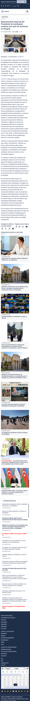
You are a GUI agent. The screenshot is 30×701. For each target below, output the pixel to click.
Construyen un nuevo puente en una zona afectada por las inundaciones (14, 541)
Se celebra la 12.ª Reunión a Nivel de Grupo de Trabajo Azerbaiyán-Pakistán (14, 548)
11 (8, 679)
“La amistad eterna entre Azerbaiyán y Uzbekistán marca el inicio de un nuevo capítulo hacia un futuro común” (15, 462)
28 (20, 684)
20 (16, 682)
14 (20, 679)
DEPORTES (4, 633)
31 (4, 687)
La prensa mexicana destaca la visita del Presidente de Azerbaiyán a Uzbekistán (13, 405)
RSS (2, 661)
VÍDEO (2, 642)
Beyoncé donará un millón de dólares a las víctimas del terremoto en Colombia (14, 584)
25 (8, 684)
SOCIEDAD (4, 626)
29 (24, 684)
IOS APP (3, 665)
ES (11, 6)
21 (20, 682)
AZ (1, 6)
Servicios (4, 653)
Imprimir (14, 31)
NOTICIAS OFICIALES (6, 615)
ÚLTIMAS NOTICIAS (9, 501)
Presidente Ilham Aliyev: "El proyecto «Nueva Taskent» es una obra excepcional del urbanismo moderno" (14, 492)
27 (16, 684)
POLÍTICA (5, 17)
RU (3, 6)
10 (4, 679)
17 (4, 682)
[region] (15, 556)
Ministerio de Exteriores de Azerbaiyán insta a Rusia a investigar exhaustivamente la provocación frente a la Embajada (15, 288)
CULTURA (3, 628)
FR (9, 6)
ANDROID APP (5, 663)
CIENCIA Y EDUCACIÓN (7, 631)
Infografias (4, 640)
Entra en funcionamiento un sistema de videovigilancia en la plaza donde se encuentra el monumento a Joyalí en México (14, 346)
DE (8, 6)
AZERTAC (21, 57)
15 (24, 679)
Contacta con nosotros (8, 647)
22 (24, 682)
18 (8, 682)
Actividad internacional (9, 651)
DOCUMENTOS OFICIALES (8, 618)
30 (27, 684)
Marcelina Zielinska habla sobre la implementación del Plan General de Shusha (15, 518)
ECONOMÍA (4, 622)
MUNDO (3, 636)
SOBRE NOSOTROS (6, 649)
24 (4, 684)
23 (27, 682)
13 (16, 679)
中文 (18, 6)
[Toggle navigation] (27, 11)
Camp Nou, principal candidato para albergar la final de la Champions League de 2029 (15, 562)
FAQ (2, 658)
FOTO (2, 644)
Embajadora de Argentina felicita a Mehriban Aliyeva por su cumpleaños (14, 259)
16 (27, 679)
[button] (15, 41)
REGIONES (4, 624)
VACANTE (3, 656)
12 (12, 679)
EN (5, 6)
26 (12, 684)
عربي (14, 6)
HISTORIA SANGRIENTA (7, 638)
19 (12, 682)
